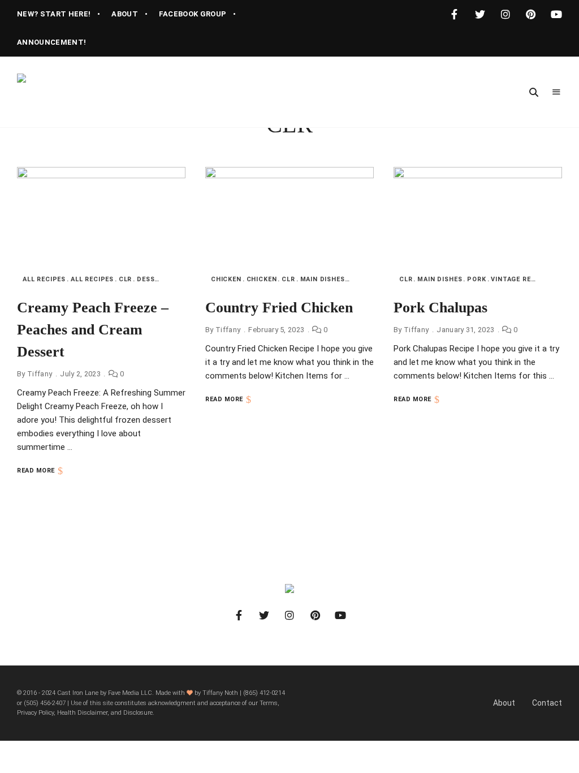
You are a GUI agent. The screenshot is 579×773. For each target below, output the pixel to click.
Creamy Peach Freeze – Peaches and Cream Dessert (92, 329)
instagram (505, 14)
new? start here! (53, 14)
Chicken (226, 279)
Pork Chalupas (440, 307)
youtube (556, 14)
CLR (125, 279)
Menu (556, 92)
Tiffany (39, 374)
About (504, 702)
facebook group (193, 14)
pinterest (530, 14)
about (124, 14)
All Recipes (44, 279)
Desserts (154, 279)
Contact (547, 702)
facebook (454, 14)
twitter (479, 14)
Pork (476, 279)
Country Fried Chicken (279, 307)
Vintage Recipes (521, 279)
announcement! (51, 42)
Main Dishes (322, 279)
